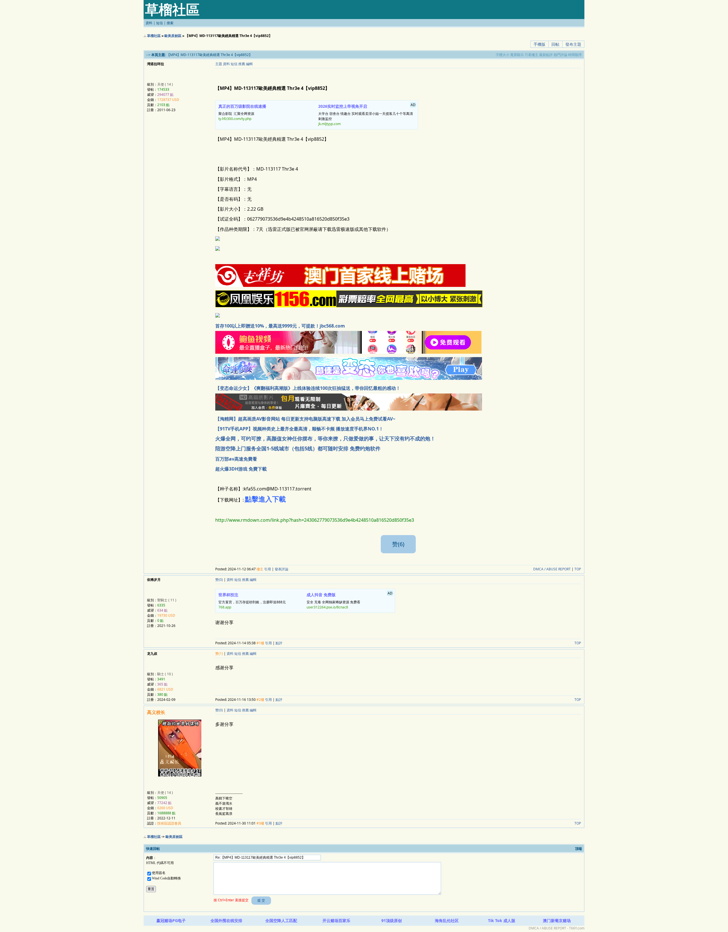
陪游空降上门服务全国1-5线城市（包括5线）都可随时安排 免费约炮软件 (297, 448)
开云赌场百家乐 (336, 920)
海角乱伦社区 (447, 920)
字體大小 (502, 54)
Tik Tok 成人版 (501, 920)
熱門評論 (560, 54)
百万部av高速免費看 (236, 459)
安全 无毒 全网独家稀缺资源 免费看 (349, 600)
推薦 (241, 63)
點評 (279, 643)
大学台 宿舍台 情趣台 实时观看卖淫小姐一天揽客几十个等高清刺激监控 (367, 114)
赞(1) (219, 653)
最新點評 (546, 54)
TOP (577, 569)
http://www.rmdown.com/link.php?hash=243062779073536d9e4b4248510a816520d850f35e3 (314, 520)
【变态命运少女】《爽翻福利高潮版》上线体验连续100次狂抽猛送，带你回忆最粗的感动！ (307, 388)
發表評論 (281, 569)
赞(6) (398, 544)
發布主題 (573, 44)
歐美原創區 (172, 35)
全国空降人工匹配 (281, 920)
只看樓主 (531, 54)
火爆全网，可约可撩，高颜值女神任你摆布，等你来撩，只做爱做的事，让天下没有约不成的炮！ (325, 438)
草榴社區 (154, 35)
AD (413, 104)
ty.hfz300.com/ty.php (234, 118)
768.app (224, 607)
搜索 (170, 22)
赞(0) (219, 579)
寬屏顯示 (517, 54)
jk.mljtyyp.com (329, 123)
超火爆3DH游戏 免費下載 (241, 469)
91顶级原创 (391, 920)
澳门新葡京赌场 (557, 920)
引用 (267, 569)
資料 (149, 22)
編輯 (249, 63)
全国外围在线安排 (226, 920)
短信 (159, 22)
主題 (218, 63)
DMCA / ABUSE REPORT (552, 569)
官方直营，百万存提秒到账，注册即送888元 (252, 601)
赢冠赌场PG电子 (171, 920)
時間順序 (575, 54)
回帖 (555, 44)
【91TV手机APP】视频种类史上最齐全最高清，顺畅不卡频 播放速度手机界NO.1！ (299, 429)
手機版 (539, 44)
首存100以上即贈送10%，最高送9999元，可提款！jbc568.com (280, 326)
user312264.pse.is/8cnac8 (327, 607)
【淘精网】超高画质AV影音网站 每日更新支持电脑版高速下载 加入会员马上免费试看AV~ (305, 419)
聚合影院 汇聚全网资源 (242, 112)
